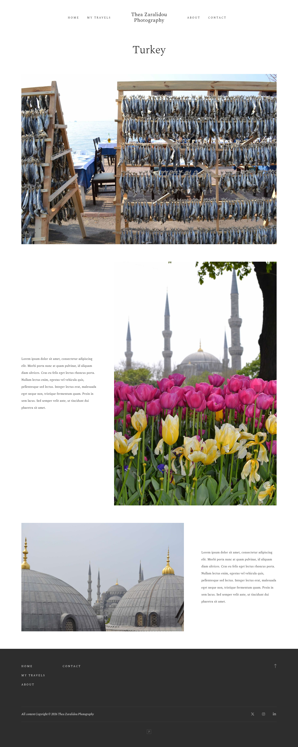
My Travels (99, 18)
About (193, 18)
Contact (217, 18)
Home (73, 18)
